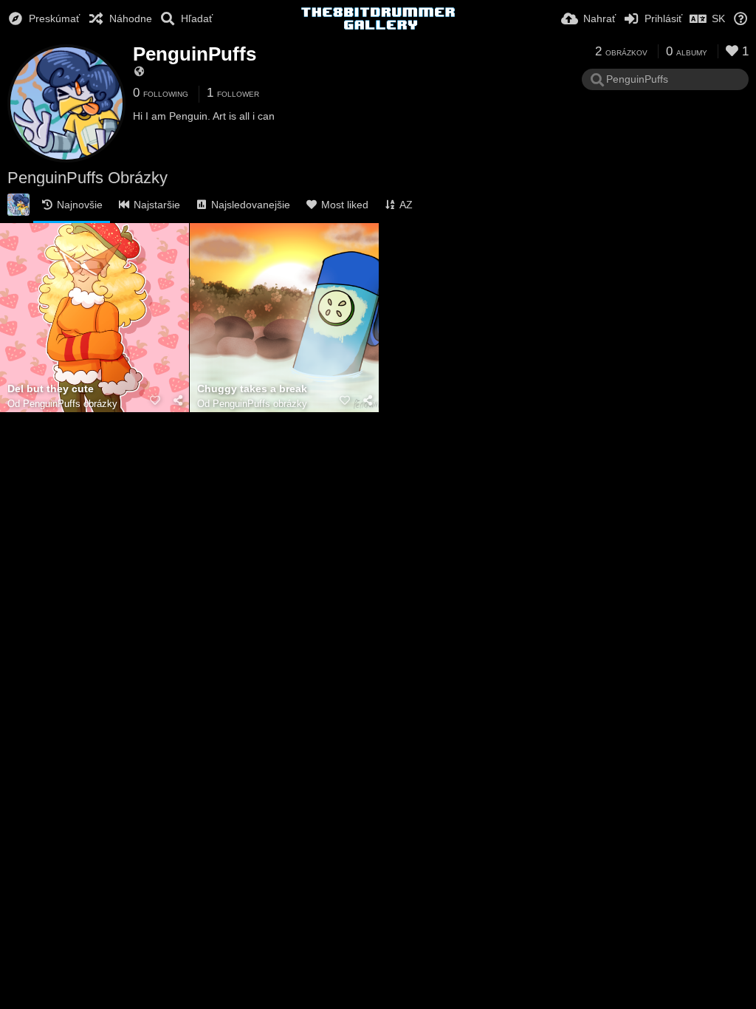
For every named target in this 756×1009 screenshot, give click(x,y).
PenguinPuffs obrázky (70, 403)
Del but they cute (50, 388)
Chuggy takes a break (252, 388)
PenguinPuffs (194, 54)
